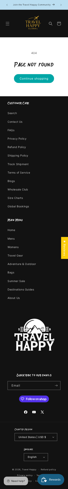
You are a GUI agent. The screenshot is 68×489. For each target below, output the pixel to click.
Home (11, 230)
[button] (7, 24)
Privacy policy (25, 475)
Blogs (11, 181)
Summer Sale (16, 281)
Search (12, 113)
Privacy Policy (17, 138)
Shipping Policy (18, 155)
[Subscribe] (56, 385)
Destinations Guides (21, 289)
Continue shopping (34, 78)
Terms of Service (19, 172)
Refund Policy (17, 147)
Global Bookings (18, 206)
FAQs (11, 130)
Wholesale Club (18, 189)
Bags (11, 272)
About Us (14, 297)
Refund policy (48, 469)
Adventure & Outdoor (22, 264)
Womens (13, 247)
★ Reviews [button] (64, 248)
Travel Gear (15, 255)
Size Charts (15, 197)
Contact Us (15, 121)
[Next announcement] (61, 5)
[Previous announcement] (7, 5)
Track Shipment (18, 164)
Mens (11, 238)
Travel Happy (29, 469)
